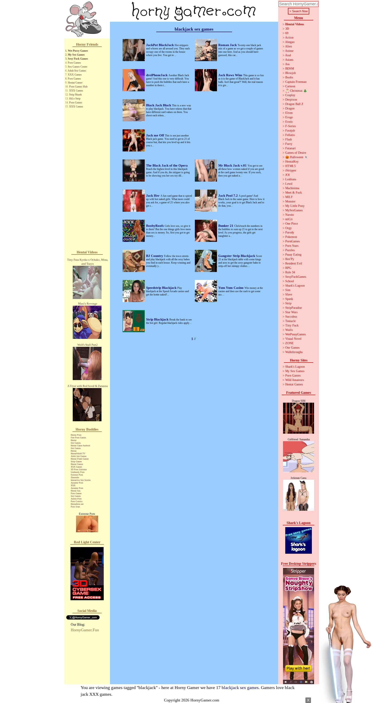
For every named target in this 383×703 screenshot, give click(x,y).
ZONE (289, 343)
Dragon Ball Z (294, 104)
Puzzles (290, 250)
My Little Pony (295, 206)
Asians (289, 59)
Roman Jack (228, 45)
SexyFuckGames (295, 276)
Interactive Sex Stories (81, 480)
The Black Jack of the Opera (167, 165)
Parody (289, 232)
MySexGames (294, 210)
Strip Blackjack (157, 319)
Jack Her (153, 195)
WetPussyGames (295, 334)
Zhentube (75, 477)
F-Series (290, 126)
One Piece (291, 223)
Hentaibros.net (77, 504)
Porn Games (74, 62)
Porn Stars (75, 506)
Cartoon (290, 86)
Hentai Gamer (75, 82)
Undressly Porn (77, 472)
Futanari (290, 148)
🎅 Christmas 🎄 (296, 90)
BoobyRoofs (155, 225)
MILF (289, 197)
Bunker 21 (226, 225)
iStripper (290, 170)
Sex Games (76, 443)
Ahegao (290, 42)
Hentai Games (77, 464)
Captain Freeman (296, 82)
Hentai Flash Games (80, 459)
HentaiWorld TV (78, 453)
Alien (288, 46)
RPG (288, 268)
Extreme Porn (77, 475)
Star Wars (291, 312)
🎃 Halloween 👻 (296, 157)
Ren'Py (289, 259)
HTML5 (290, 166)
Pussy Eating (293, 254)
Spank (289, 299)
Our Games (292, 347)
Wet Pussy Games (78, 50)
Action (289, 37)
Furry (288, 144)
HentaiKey (292, 161)
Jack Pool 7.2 (228, 195)
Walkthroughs (294, 352)
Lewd (288, 183)
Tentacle (290, 321)
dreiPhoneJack (157, 75)
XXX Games (75, 74)
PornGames (292, 241)
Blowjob (290, 73)
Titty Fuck (292, 325)
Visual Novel (293, 338)
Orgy (288, 228)
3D (287, 28)
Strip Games (76, 461)
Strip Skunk (75, 94)
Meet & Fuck (293, 192)
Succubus (291, 316)
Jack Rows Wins (230, 75)
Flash (288, 139)
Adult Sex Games (77, 70)
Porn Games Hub (78, 86)
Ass (287, 64)
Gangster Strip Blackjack (237, 256)
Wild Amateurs (294, 380)
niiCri (289, 219)
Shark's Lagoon (295, 285)
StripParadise (293, 307)
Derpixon (291, 99)
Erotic (289, 121)
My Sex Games (76, 54)
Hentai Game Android (80, 445)
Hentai (73, 440)
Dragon (290, 108)
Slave (288, 294)
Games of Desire (295, 152)
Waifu (289, 330)
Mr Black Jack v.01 (233, 165)
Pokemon (291, 237)
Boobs (289, 77)
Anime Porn (76, 498)
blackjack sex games (240, 687)
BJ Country (155, 256)
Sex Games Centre (77, 66)
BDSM (289, 68)
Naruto (289, 214)
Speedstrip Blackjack (161, 287)
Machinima (292, 188)
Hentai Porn (76, 435)
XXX (73, 485)
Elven (289, 113)
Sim (287, 290)
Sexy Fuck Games (78, 58)
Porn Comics (76, 501)
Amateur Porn (77, 483)
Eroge (289, 117)
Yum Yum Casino (231, 287)
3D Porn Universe (79, 469)
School (289, 281)
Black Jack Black (159, 105)
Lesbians (290, 179)
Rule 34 (290, 272)
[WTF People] (87, 531)
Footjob (290, 130)
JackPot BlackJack (160, 45)
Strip (288, 303)
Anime (289, 50)
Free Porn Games (78, 437)
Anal (288, 55)
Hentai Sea (75, 490)
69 (286, 33)
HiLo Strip (74, 98)
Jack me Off (155, 135)
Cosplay (290, 95)
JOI (287, 175)
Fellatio (290, 135)
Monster (290, 201)
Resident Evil (293, 263)
